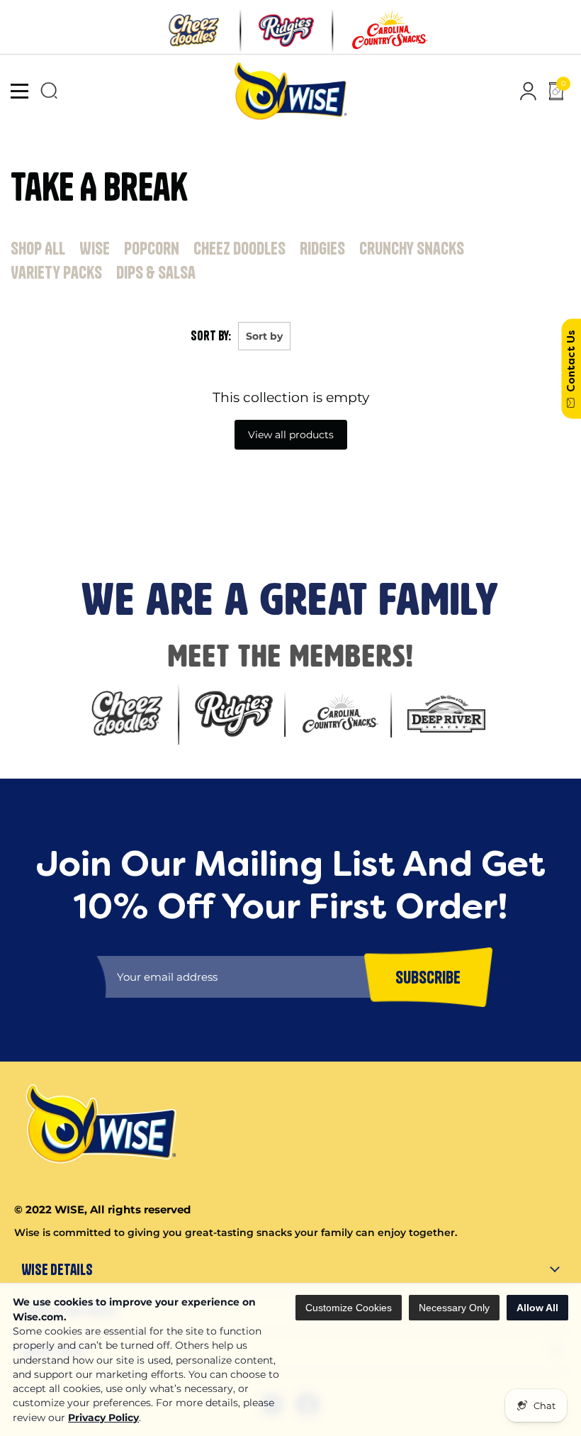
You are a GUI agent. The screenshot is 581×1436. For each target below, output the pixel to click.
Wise (94, 248)
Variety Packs (56, 272)
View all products (291, 434)
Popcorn (151, 248)
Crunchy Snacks (411, 248)
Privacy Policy (103, 1417)
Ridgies (322, 248)
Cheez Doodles (239, 248)
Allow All (537, 1307)
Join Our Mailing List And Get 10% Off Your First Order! (241, 474)
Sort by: (211, 336)
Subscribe (29, 523)
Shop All (38, 248)
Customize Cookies (348, 1307)
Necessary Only (454, 1307)
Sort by (264, 336)
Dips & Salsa (156, 272)
